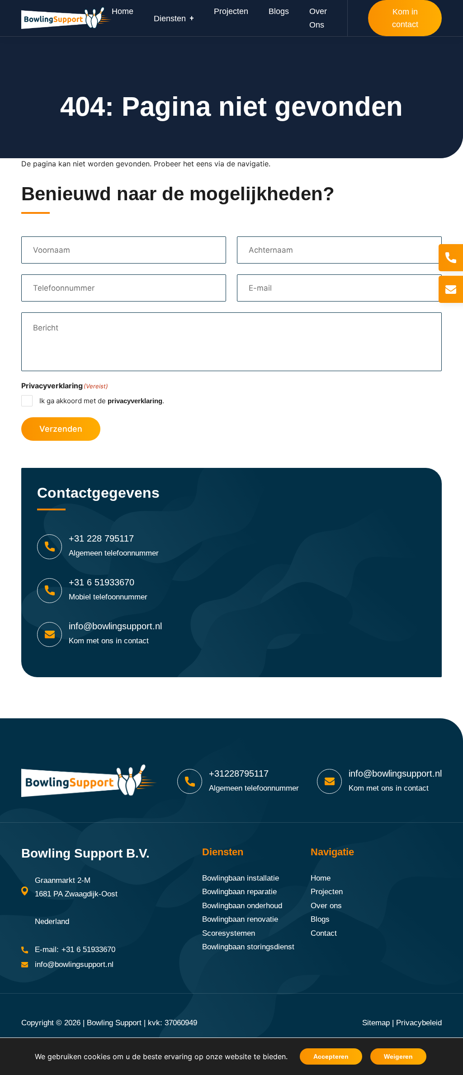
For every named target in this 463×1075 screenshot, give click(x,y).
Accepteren (331, 1056)
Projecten (327, 891)
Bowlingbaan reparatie (239, 891)
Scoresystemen (228, 933)
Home (321, 878)
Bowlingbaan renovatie (240, 919)
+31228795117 (239, 773)
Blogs (320, 919)
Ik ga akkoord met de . (101, 400)
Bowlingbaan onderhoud (242, 905)
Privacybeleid (419, 1022)
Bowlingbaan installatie (240, 878)
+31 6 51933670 (101, 582)
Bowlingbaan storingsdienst (248, 947)
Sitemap (376, 1022)
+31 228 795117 (101, 538)
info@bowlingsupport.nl (115, 626)
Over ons (326, 905)
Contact (324, 933)
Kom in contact (405, 18)
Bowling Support (114, 1022)
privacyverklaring (135, 401)
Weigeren (398, 1056)
